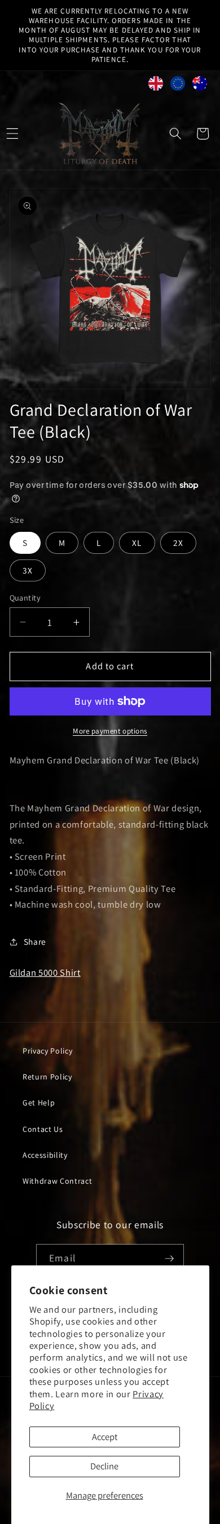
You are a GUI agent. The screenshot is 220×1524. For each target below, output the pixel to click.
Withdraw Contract (57, 1181)
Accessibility (45, 1155)
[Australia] (200, 86)
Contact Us (43, 1129)
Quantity (25, 597)
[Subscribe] (169, 1258)
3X (28, 570)
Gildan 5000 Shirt (45, 972)
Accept (104, 1436)
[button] (175, 133)
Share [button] (35, 941)
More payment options (110, 731)
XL (137, 542)
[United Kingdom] (156, 86)
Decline (104, 1466)
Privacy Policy (47, 1051)
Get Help (39, 1103)
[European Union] (178, 86)
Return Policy (47, 1077)
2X (178, 542)
